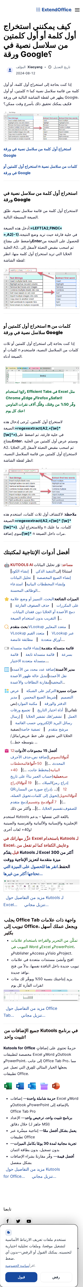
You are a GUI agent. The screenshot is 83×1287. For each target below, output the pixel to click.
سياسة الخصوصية (17, 1265)
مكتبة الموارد (27, 703)
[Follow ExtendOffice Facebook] (7, 1221)
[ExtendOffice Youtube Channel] (29, 1221)
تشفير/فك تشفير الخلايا (44, 716)
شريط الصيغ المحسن (39, 697)
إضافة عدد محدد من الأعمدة (33, 669)
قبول (21, 1277)
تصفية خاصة (30, 729)
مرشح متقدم (58, 729)
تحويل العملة (21, 795)
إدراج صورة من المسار (34, 789)
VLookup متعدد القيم (27, 633)
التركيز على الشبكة (41, 690)
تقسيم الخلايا (52, 808)
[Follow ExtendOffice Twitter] (18, 1221)
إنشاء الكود (20, 571)
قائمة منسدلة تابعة (40, 654)
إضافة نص (40, 757)
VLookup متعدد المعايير (47, 626)
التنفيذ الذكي (45, 571)
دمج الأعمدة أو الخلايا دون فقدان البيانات (44, 611)
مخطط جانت (39, 770)
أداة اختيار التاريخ (50, 710)
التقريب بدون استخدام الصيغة (33, 618)
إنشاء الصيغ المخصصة (54, 577)
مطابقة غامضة (21, 639)
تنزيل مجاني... (36, 904)
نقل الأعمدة (58, 675)
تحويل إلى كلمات (45, 795)
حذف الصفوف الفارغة (32, 605)
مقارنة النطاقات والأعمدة (29, 682)
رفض (56, 1277)
